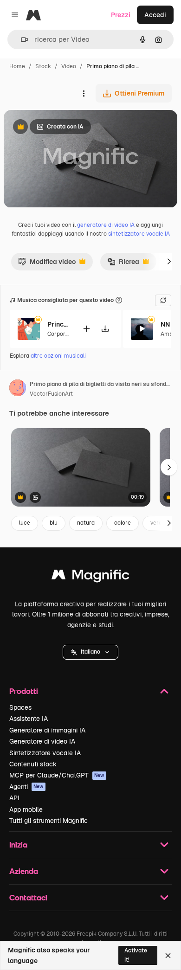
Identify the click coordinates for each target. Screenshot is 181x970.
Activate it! (135, 955)
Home (17, 66)
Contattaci (28, 897)
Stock (43, 66)
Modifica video (47, 263)
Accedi (155, 15)
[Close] (168, 955)
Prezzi (120, 15)
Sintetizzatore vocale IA (45, 753)
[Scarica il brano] (105, 328)
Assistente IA (28, 718)
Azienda (23, 871)
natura (86, 523)
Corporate (60, 334)
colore (122, 523)
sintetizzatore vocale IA (139, 234)
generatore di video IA (106, 225)
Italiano (90, 651)
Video (68, 66)
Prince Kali (59, 324)
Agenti (26, 787)
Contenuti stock (33, 764)
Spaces (20, 707)
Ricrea (123, 263)
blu (54, 523)
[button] (90, 652)
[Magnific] (90, 577)
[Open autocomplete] (20, 39)
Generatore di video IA (42, 741)
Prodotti (23, 691)
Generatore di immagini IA (47, 730)
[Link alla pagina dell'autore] (17, 389)
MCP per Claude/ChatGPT (56, 775)
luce (24, 523)
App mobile (26, 809)
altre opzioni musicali (58, 356)
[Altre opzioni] (83, 93)
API (14, 798)
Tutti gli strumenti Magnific (48, 820)
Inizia (18, 844)
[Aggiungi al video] (86, 328)
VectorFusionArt (51, 394)
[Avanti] (169, 261)
